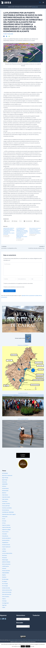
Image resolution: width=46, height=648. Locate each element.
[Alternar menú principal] (43, 2)
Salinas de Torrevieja (6, 592)
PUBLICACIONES (5, 572)
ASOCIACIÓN (4, 484)
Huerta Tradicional (6, 546)
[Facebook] (4, 36)
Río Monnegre (5, 579)
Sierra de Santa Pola (6, 594)
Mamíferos (4, 555)
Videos (3, 607)
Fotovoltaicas (5, 536)
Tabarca (4, 598)
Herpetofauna (5, 542)
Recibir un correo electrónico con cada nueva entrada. (14, 286)
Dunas (3, 518)
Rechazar (27, 646)
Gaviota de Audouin (6, 538)
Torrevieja (4, 600)
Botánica (4, 492)
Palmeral (4, 568)
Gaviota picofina (5, 540)
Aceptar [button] (22, 646)
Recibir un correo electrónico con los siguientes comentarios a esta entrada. (18, 283)
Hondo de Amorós (6, 544)
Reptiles (4, 574)
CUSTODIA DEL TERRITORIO (8, 512)
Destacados (4, 516)
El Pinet (4, 523)
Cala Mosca (4, 501)
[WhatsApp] (9, 36)
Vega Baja (4, 605)
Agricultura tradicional (7, 475)
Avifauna (4, 486)
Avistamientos (5, 488)
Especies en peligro (6, 529)
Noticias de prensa (6, 564)
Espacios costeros (6, 525)
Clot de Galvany (5, 510)
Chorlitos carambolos (7, 507)
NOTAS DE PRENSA (6, 562)
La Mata (4, 549)
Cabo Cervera (5, 494)
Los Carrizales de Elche (7, 553)
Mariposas (4, 557)
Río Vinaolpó (5, 585)
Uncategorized (5, 603)
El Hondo (4, 520)
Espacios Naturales (6, 527)
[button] (40, 2)
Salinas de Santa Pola (7, 590)
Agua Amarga (5, 477)
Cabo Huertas (5, 499)
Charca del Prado (6, 505)
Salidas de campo (6, 587)
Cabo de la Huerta (6, 497)
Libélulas (4, 551)
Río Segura (4, 581)
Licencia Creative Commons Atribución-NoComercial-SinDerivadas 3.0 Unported (28, 640)
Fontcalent (4, 533)
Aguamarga (4, 479)
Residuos (4, 577)
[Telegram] (6, 36)
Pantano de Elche (6, 570)
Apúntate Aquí (35, 6)
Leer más (32, 646)
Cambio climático (6, 503)
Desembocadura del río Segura (9, 514)
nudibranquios (5, 566)
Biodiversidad (5, 490)
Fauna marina (5, 531)
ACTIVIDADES (5, 473)
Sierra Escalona (5, 596)
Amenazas (4, 482)
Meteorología (5, 559)
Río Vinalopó (5, 583)
